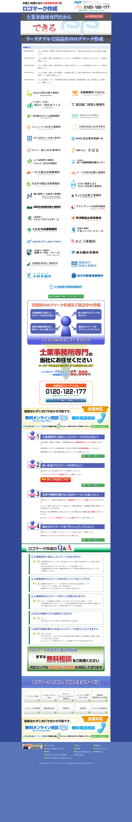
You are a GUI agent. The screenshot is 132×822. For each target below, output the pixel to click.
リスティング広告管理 (32, 708)
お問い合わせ (80, 754)
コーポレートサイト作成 (49, 696)
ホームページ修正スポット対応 (83, 696)
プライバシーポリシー (102, 748)
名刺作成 (83, 708)
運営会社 (98, 745)
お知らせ (26, 47)
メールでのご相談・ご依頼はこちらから (66, 402)
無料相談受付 (94, 16)
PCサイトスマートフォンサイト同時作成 (66, 696)
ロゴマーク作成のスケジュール (55, 748)
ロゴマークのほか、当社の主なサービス (66, 682)
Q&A (77, 745)
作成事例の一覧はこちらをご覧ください (66, 296)
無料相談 (66, 658)
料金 (47, 751)
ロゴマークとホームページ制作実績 (56, 754)
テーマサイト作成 (32, 696)
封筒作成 (66, 708)
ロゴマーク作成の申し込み (83, 751)
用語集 (78, 748)
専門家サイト (99, 751)
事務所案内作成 (49, 708)
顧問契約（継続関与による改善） (100, 696)
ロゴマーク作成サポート (42, 6)
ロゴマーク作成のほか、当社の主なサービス (59, 758)
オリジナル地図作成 (100, 708)
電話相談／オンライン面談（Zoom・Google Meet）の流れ (66, 417)
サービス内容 (50, 745)
